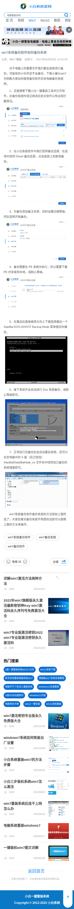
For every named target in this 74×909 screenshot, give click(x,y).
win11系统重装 (53, 704)
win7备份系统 (47, 537)
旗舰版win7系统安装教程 (51, 678)
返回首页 (36, 871)
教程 (57, 20)
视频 (21, 20)
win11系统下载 (47, 669)
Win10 (44, 20)
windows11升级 (38, 695)
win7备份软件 (16, 546)
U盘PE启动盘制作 (14, 695)
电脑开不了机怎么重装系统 (18, 686)
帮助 (68, 20)
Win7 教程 (15, 59)
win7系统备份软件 (19, 537)
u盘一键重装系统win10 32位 (19, 669)
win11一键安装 (32, 704)
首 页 (9, 20)
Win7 (32, 20)
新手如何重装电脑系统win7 (19, 678)
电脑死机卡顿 (12, 704)
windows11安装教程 (49, 686)
